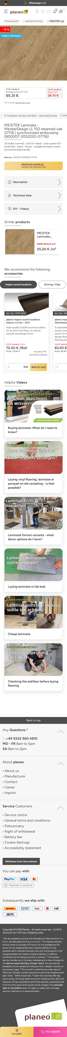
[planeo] (42, 1016)
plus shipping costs (22, 103)
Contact (11, 782)
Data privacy (14, 826)
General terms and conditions (27, 820)
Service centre (16, 815)
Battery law (13, 837)
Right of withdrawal (20, 831)
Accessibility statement (23, 848)
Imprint (10, 793)
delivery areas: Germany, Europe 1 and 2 (25, 963)
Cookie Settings (17, 842)
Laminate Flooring (33, 21)
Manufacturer (15, 776)
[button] (5, 3)
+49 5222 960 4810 (37, 3)
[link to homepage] (19, 12)
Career (10, 787)
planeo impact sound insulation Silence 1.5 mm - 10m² (23, 321)
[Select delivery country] (5, 3)
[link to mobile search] (43, 11)
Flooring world (11, 21)
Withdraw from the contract (21, 861)
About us (12, 771)
